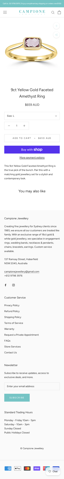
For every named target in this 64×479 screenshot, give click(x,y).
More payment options (32, 157)
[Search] (53, 12)
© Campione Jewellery (32, 448)
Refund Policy (12, 311)
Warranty (9, 328)
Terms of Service (13, 323)
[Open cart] (59, 12)
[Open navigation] (5, 12)
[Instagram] (13, 285)
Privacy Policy (11, 305)
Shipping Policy (12, 317)
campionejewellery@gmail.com (21, 271)
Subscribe (17, 397)
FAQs (7, 340)
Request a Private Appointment (21, 334)
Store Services (12, 346)
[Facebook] (5, 285)
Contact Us (10, 352)
